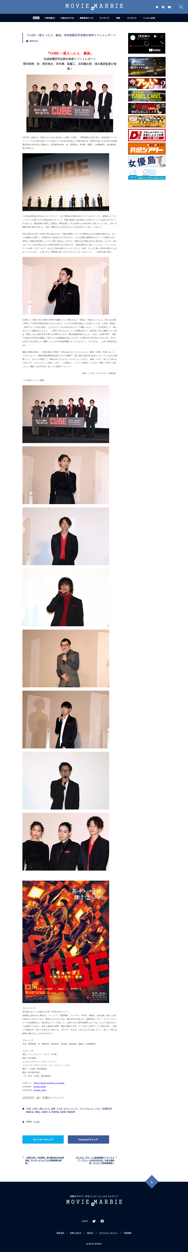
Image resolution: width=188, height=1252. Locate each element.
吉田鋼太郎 (107, 1108)
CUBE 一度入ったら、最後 (43, 1108)
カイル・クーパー (71, 1108)
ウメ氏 (59, 1108)
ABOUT (90, 1232)
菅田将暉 (71, 1111)
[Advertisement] (147, 225)
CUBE (28, 1108)
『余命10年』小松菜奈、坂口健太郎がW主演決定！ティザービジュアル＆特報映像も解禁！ (44, 1160)
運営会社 (60, 1232)
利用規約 (128, 1232)
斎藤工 (38, 1111)
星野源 (44, 1111)
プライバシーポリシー (108, 1232)
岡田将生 (30, 1111)
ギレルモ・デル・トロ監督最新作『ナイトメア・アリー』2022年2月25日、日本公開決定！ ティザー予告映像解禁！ (95, 1160)
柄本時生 (55, 1111)
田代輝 (63, 1111)
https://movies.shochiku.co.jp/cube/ (49, 1083)
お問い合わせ (75, 1232)
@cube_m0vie (39, 1086)
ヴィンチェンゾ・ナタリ (90, 1108)
